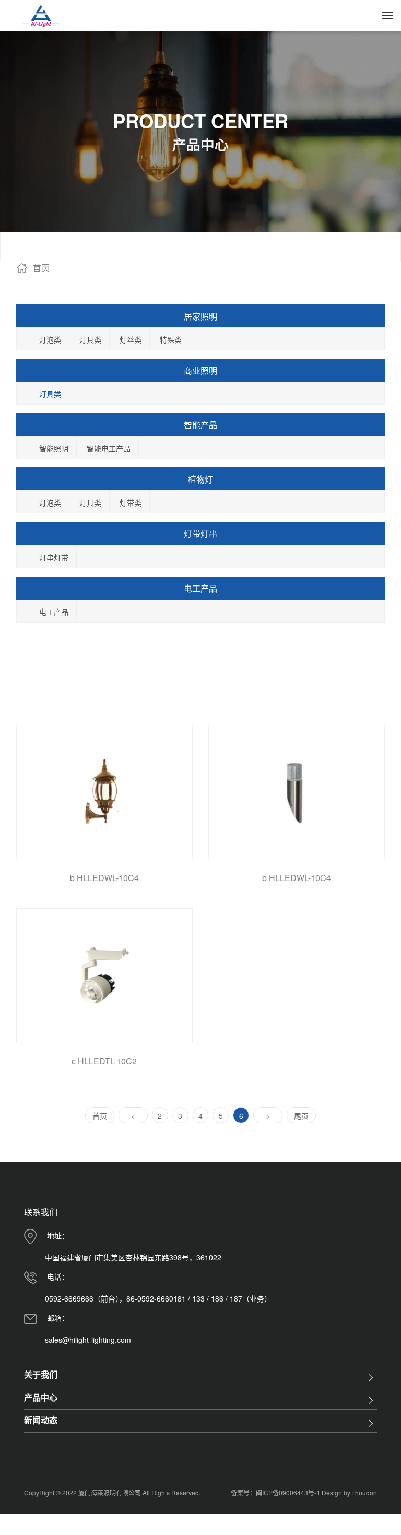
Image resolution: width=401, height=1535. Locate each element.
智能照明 (53, 448)
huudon (366, 1492)
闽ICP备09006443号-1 (289, 1492)
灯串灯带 (53, 557)
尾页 (301, 1115)
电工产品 (53, 611)
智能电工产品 (109, 448)
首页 (99, 1115)
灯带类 (130, 502)
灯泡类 (50, 339)
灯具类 (90, 339)
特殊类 (171, 339)
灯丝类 (130, 339)
